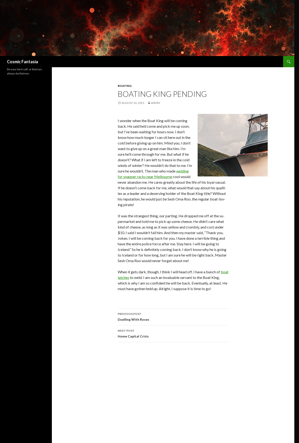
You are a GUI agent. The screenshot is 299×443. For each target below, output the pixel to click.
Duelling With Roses (133, 316)
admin (155, 103)
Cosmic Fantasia (22, 61)
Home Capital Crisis (133, 333)
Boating (125, 86)
